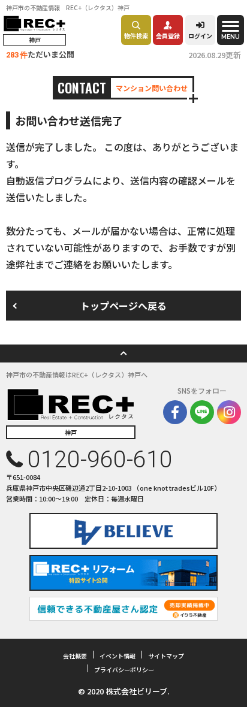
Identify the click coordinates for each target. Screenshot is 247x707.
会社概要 (75, 655)
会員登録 (168, 35)
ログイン (200, 35)
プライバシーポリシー (124, 669)
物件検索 (136, 35)
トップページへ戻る (123, 305)
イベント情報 (117, 655)
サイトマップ (166, 655)
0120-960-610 (100, 459)
